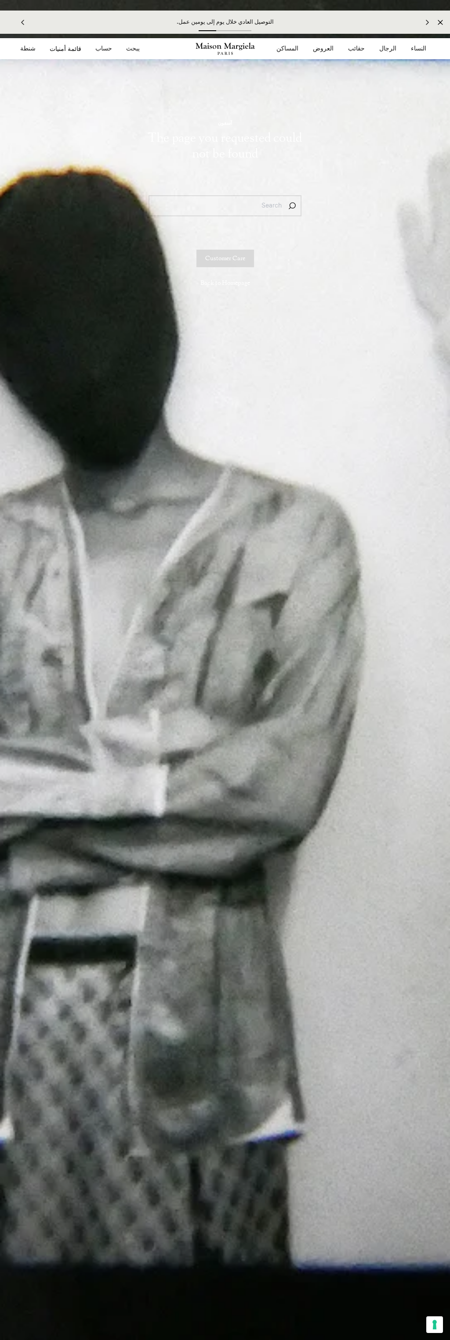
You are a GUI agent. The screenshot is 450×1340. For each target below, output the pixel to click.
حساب (103, 49)
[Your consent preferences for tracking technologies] (434, 1324)
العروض (323, 49)
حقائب (356, 49)
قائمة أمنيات (65, 49)
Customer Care (225, 258)
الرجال (387, 49)
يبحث (133, 49)
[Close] (440, 22)
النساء (418, 49)
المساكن (287, 49)
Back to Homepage (225, 283)
